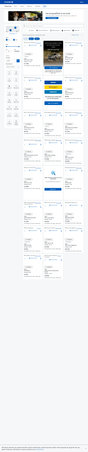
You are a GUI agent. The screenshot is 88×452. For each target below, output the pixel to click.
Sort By (73, 35)
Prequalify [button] (37, 6)
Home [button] (15, 6)
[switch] (9, 40)
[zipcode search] (18, 60)
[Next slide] (40, 45)
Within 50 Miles (11, 67)
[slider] (6, 46)
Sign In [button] (82, 2)
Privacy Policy (40, 449)
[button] (85, 448)
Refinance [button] (29, 6)
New (9, 39)
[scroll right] (81, 30)
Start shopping (53, 67)
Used (17, 39)
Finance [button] (22, 6)
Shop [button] (44, 6)
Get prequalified (52, 18)
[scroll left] (25, 30)
